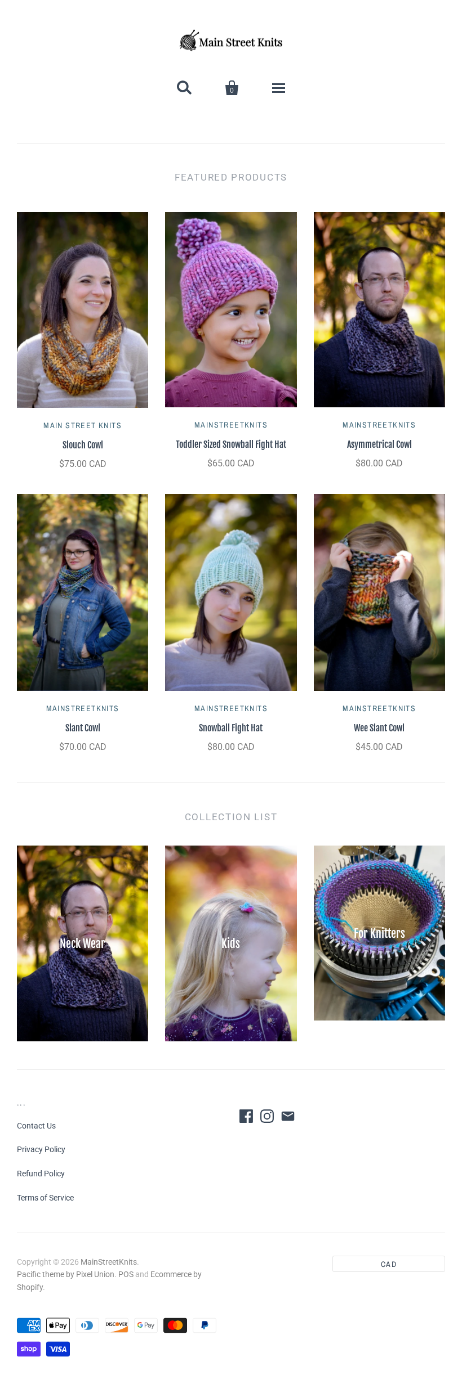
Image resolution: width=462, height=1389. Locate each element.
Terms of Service (45, 1197)
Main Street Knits (82, 425)
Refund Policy (41, 1173)
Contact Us (36, 1125)
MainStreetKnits (231, 425)
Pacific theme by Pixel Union (65, 1274)
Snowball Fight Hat (231, 728)
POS (126, 1274)
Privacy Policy (41, 1149)
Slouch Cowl (83, 445)
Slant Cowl (82, 728)
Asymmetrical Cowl (379, 444)
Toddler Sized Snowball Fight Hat (231, 444)
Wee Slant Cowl (379, 728)
